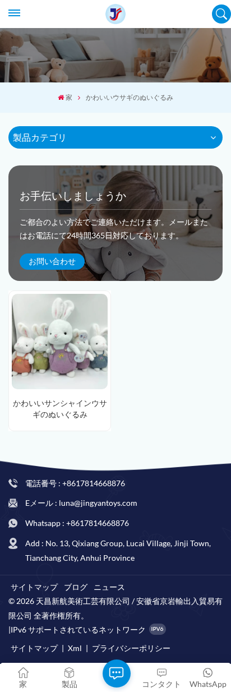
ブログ (75, 587)
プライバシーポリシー (131, 648)
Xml (75, 648)
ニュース (109, 587)
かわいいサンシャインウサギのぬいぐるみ (60, 408)
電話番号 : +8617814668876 (75, 483)
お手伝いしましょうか (73, 195)
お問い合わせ (52, 261)
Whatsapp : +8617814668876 (77, 523)
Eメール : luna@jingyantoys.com (81, 503)
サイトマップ (34, 587)
